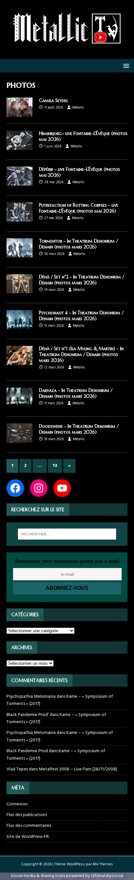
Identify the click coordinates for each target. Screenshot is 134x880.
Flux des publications (27, 815)
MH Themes (103, 864)
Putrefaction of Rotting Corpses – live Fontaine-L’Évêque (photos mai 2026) (78, 208)
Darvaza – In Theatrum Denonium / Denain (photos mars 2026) (76, 393)
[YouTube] (62, 488)
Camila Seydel (53, 100)
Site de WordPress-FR (28, 837)
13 (55, 466)
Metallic (78, 108)
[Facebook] (15, 488)
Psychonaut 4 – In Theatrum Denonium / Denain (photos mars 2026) (81, 315)
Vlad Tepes (17, 769)
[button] (125, 65)
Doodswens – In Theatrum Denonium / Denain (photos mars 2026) (79, 429)
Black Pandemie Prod (27, 751)
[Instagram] (38, 488)
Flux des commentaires (29, 825)
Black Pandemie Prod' (28, 715)
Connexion (17, 804)
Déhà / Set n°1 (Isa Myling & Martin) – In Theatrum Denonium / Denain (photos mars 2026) (81, 354)
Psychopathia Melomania (31, 696)
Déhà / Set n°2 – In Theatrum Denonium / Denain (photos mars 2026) (81, 280)
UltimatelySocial (107, 876)
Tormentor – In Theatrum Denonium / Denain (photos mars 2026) (78, 244)
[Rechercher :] (67, 534)
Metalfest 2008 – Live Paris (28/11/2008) (78, 769)
